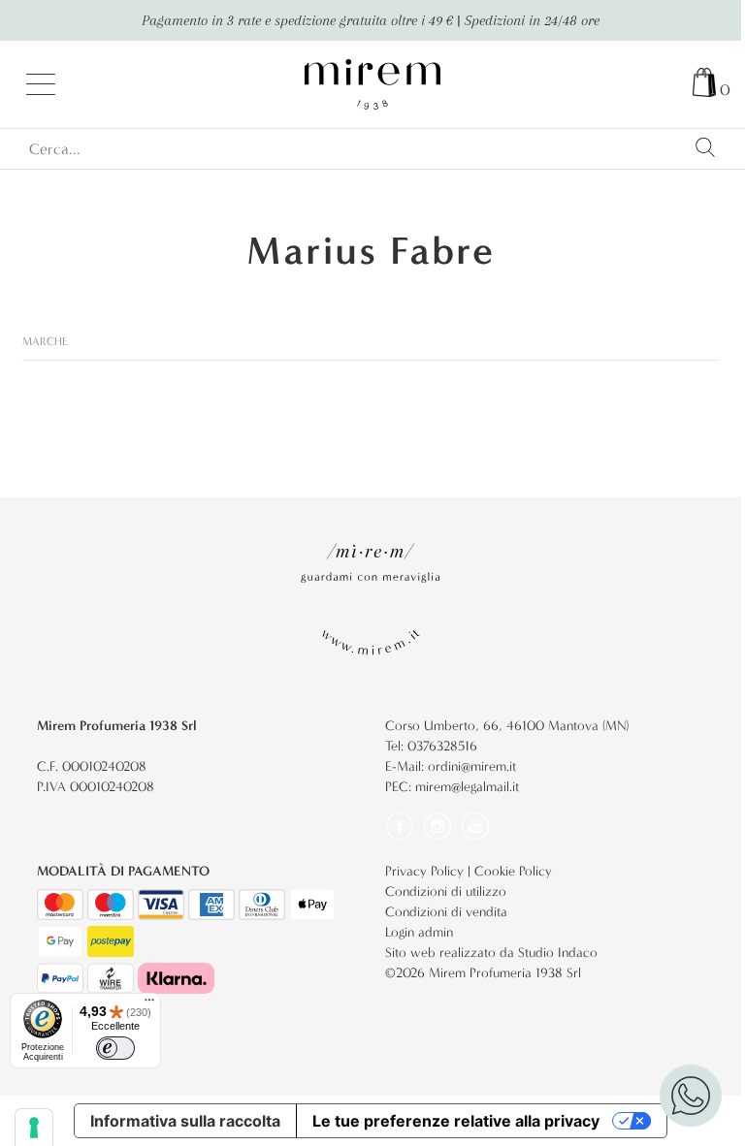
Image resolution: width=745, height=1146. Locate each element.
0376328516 (442, 746)
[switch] (115, 1048)
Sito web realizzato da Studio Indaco (491, 952)
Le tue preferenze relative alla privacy (455, 1120)
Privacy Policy (424, 871)
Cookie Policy (513, 871)
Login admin (419, 932)
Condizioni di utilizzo (445, 891)
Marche (45, 341)
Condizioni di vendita (446, 912)
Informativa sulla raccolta (185, 1120)
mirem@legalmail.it (467, 787)
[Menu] (149, 1004)
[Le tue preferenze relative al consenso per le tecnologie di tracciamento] (34, 1127)
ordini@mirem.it (472, 766)
